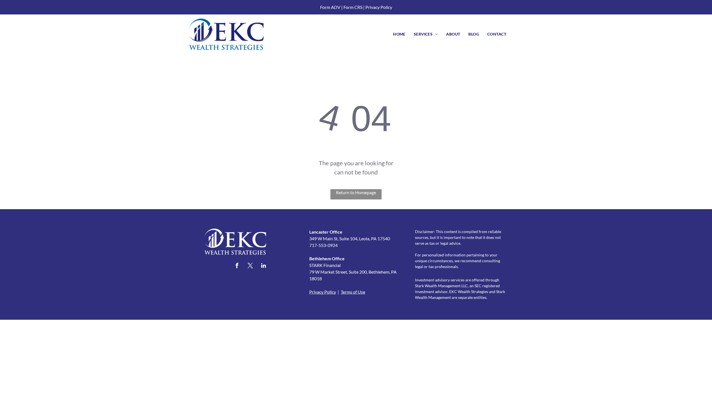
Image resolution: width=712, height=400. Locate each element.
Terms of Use (353, 291)
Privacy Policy (378, 7)
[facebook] (237, 266)
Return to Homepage (356, 192)
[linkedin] (263, 266)
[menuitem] (399, 34)
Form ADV (330, 7)
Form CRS (352, 7)
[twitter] (250, 266)
